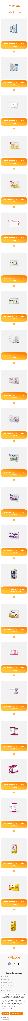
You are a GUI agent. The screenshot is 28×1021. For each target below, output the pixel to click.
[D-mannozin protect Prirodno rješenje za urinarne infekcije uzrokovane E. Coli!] (14, 732)
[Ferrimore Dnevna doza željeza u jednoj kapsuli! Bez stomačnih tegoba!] (14, 264)
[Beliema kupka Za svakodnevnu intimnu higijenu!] (14, 68)
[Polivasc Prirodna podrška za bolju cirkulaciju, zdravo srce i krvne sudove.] (14, 615)
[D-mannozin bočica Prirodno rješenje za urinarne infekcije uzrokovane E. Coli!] (14, 809)
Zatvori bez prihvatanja (16, 1013)
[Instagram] (14, 964)
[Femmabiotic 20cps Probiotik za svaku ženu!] (14, 341)
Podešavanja (6, 1017)
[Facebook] (9, 964)
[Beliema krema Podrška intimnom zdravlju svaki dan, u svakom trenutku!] (14, 29)
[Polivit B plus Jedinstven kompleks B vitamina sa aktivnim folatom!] (14, 653)
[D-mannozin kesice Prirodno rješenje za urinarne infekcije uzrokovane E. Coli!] (14, 770)
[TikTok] (19, 963)
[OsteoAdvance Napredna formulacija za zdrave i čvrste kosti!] (14, 575)
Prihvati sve (5, 1013)
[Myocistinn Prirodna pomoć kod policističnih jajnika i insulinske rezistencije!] (14, 692)
